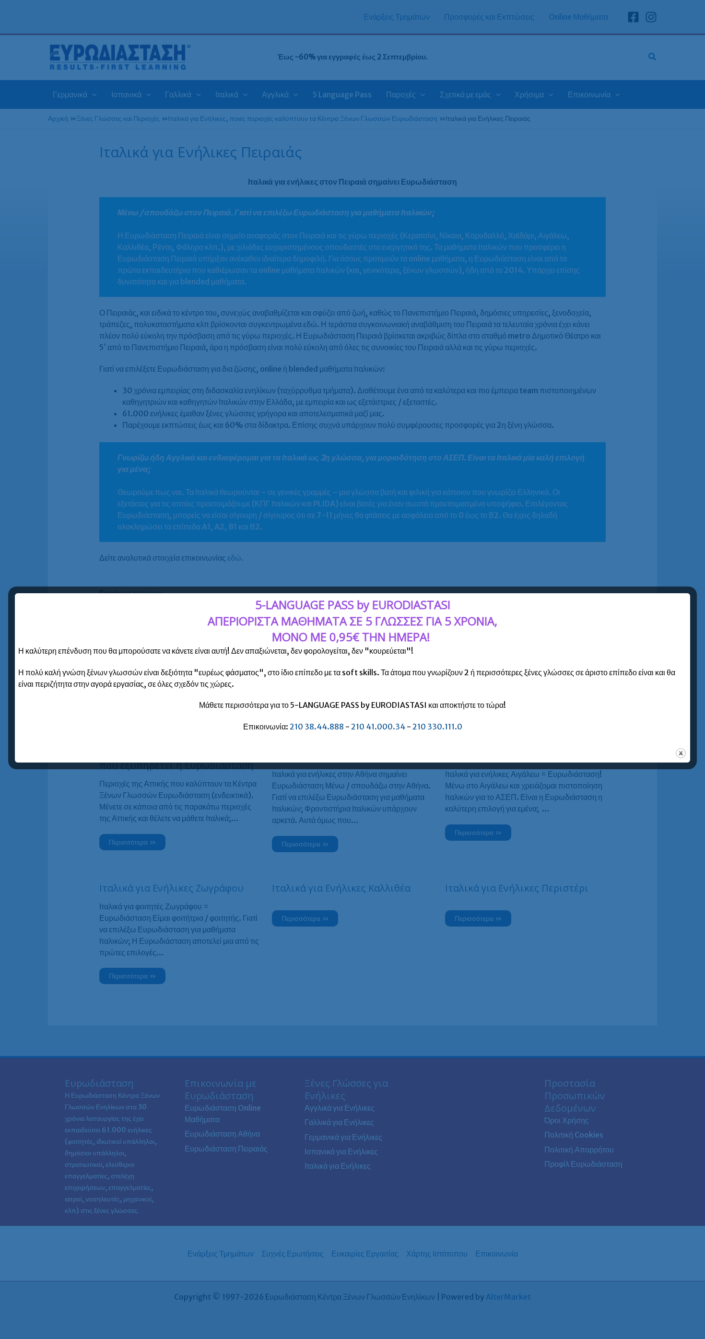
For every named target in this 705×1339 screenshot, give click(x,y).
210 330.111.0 (437, 726)
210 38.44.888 (317, 726)
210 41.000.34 (378, 726)
